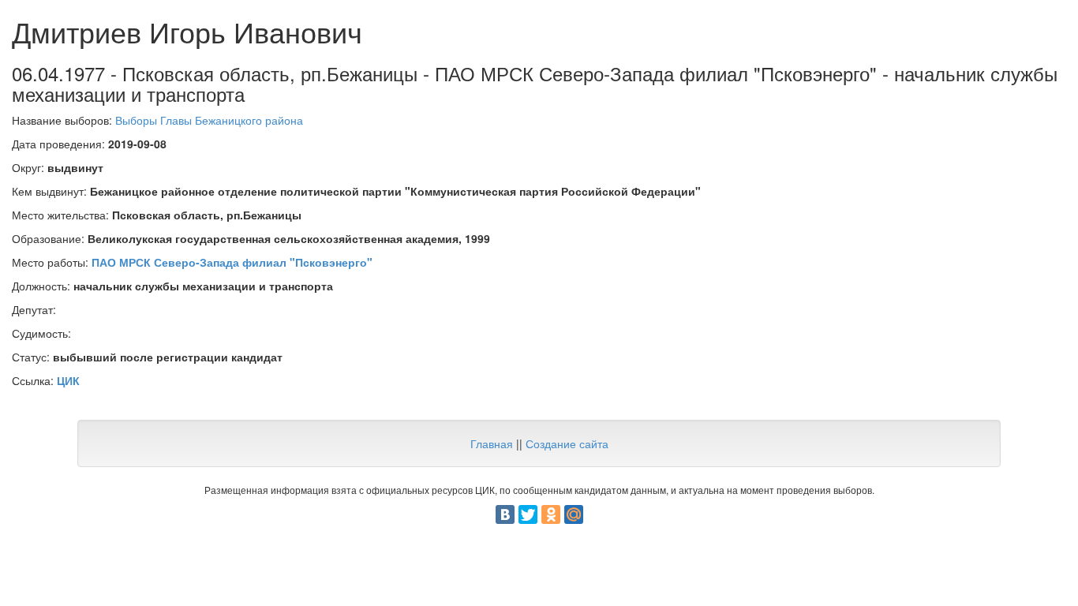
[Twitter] (527, 514)
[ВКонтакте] (505, 514)
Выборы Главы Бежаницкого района (209, 120)
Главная (491, 443)
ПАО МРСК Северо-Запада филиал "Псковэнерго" (232, 262)
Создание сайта (567, 443)
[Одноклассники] (550, 514)
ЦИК (68, 380)
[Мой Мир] (573, 514)
